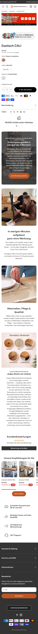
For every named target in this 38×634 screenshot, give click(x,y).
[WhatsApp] (21, 112)
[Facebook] (11, 112)
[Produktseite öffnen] (9, 469)
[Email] (24, 112)
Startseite (4, 11)
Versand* (17, 52)
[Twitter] (14, 112)
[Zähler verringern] (3, 89)
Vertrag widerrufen (19, 608)
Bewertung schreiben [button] (19, 448)
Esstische (12, 11)
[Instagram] (21, 615)
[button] (3, 6)
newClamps (23, 630)
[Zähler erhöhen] (11, 89)
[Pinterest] (17, 112)
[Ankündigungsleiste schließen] (36, 1)
